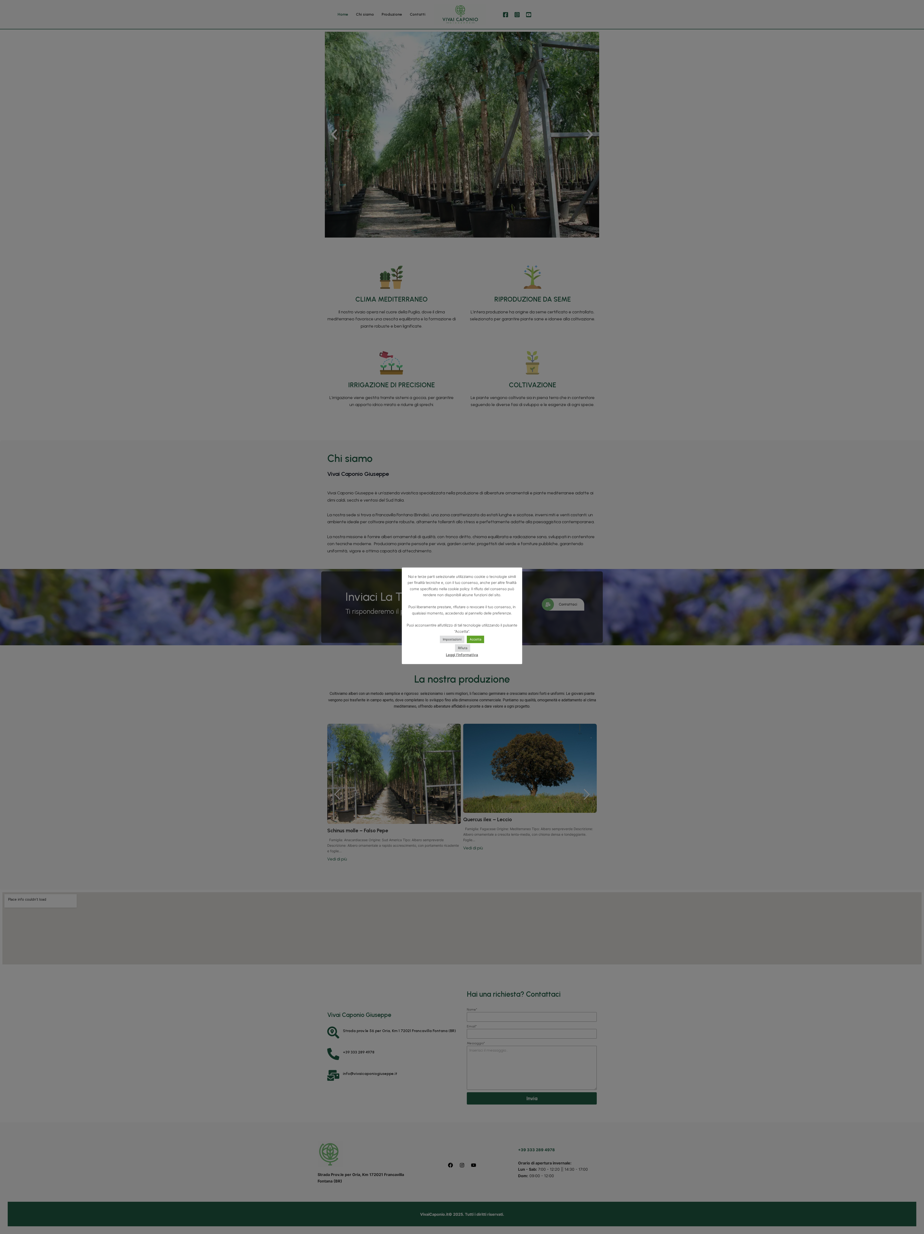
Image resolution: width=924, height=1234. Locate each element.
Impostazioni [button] (452, 639)
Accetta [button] (475, 639)
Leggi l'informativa (462, 655)
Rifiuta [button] (462, 648)
